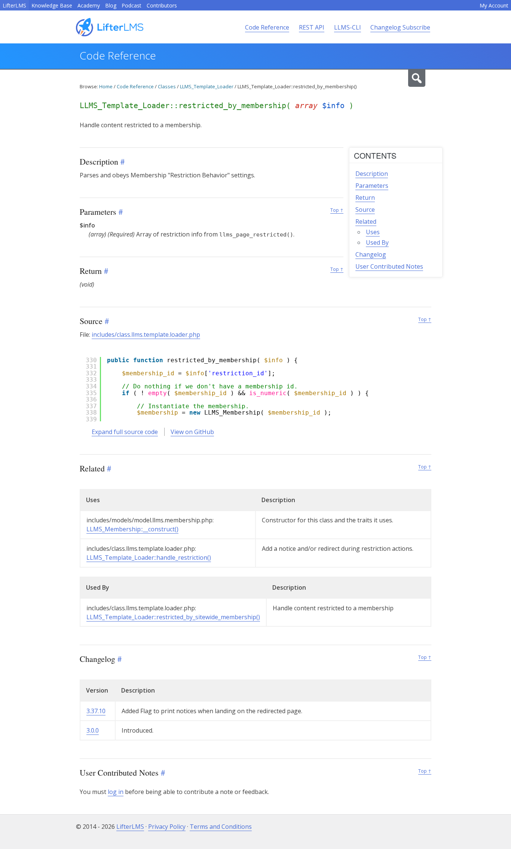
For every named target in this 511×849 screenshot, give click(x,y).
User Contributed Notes (389, 266)
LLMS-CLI (347, 27)
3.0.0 (92, 730)
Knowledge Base (51, 5)
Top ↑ (336, 210)
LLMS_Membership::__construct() (132, 529)
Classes (167, 86)
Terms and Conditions (221, 826)
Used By (377, 242)
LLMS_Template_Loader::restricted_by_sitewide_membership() (173, 617)
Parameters (371, 185)
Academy (88, 5)
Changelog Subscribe (400, 27)
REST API (311, 27)
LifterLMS (14, 5)
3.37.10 (95, 711)
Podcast (131, 5)
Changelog (370, 254)
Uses (373, 232)
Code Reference (267, 27)
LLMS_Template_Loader (206, 86)
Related (365, 221)
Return (365, 197)
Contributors (162, 5)
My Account (494, 5)
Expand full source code (125, 432)
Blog (110, 5)
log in (115, 792)
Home (106, 86)
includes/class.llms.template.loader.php (146, 334)
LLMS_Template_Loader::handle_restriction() (148, 557)
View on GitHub (192, 432)
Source (365, 209)
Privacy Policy (167, 826)
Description (371, 174)
